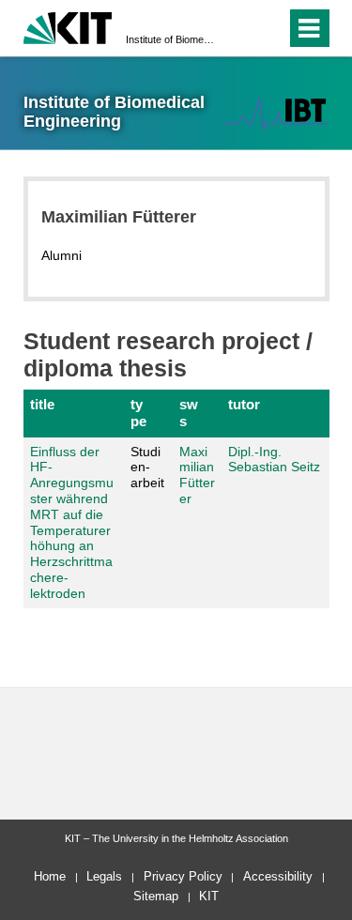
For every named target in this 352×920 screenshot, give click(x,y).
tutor (244, 404)
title (42, 404)
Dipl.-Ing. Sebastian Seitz (274, 459)
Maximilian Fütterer (197, 475)
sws (188, 412)
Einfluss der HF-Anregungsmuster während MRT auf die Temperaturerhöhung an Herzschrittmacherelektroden (72, 522)
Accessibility (278, 876)
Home (50, 876)
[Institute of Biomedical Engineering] (275, 113)
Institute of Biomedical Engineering (170, 39)
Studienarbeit (147, 467)
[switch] (238, 28)
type (138, 412)
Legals (104, 876)
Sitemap (155, 896)
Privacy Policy (183, 876)
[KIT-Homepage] (68, 26)
